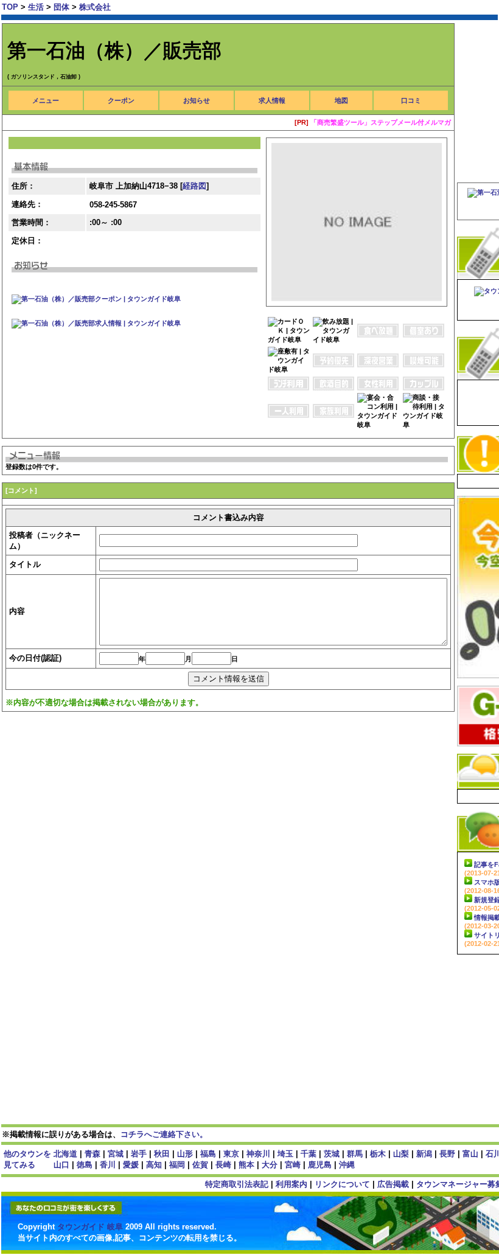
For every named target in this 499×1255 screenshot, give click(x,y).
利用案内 (291, 1184)
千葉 (308, 1153)
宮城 (116, 1153)
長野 (447, 1153)
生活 (37, 7)
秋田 (162, 1153)
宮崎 (293, 1164)
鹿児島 (320, 1164)
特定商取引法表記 (236, 1184)
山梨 (401, 1153)
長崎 (223, 1164)
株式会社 (95, 7)
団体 (63, 7)
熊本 (246, 1164)
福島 (208, 1153)
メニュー (45, 100)
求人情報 (272, 100)
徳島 (84, 1164)
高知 (154, 1164)
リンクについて (342, 1184)
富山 (470, 1153)
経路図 (194, 185)
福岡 (177, 1164)
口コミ (411, 100)
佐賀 (200, 1164)
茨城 (332, 1153)
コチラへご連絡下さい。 (164, 1134)
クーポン (121, 100)
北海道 (65, 1153)
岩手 (139, 1153)
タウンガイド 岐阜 (91, 1226)
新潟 (424, 1153)
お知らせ (196, 100)
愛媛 (131, 1164)
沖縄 (347, 1164)
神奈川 (258, 1153)
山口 (61, 1164)
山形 (185, 1153)
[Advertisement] (223, 761)
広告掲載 (393, 1184)
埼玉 (285, 1153)
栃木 (378, 1153)
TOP (10, 7)
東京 (231, 1153)
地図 (341, 100)
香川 (108, 1164)
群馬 (355, 1153)
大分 (269, 1164)
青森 (92, 1153)
